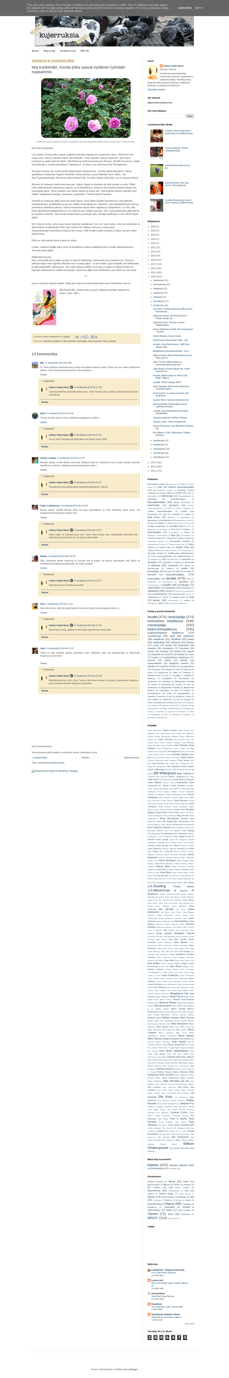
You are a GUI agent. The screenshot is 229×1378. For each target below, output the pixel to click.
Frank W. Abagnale (178, 840)
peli (149, 594)
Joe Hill (171, 921)
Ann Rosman (181, 745)
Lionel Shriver (160, 990)
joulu (176, 690)
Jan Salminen (176, 900)
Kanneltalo (152, 499)
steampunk (152, 687)
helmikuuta (159, 453)
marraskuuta (159, 284)
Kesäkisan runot (68, 51)
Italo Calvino (189, 882)
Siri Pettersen (181, 1097)
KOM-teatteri (167, 496)
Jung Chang (173, 948)
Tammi (153, 1214)
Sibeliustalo (162, 535)
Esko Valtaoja (188, 830)
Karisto (151, 1196)
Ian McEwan (162, 875)
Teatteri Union (154, 550)
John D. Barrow (155, 930)
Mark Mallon (177, 1006)
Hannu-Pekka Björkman (184, 858)
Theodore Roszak (180, 1116)
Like (191, 1196)
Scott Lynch (162, 1090)
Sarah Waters (188, 1084)
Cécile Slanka (167, 801)
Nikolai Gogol (161, 1045)
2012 (153, 466)
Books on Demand (183, 1185)
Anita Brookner (154, 745)
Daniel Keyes (157, 804)
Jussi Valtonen (154, 951)
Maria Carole (189, 997)
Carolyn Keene (169, 783)
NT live (151, 523)
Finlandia (186, 672)
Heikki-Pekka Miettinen (164, 864)
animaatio (167, 562)
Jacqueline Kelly (162, 897)
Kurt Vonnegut (187, 969)
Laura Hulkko (153, 978)
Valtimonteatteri (184, 556)
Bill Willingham (165, 773)
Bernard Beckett (184, 770)
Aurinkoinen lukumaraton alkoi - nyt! (170, 340)
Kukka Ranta (171, 969)
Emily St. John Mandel (163, 825)
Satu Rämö (183, 1087)
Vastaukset (48, 381)
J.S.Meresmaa (159, 890)
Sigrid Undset (154, 1093)
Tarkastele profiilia (156, 89)
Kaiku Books (185, 1194)
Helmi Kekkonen (179, 866)
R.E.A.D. (187, 526)
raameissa (176, 594)
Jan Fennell (164, 900)
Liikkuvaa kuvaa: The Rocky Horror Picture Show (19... (170, 316)
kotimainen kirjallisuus (52, 341)
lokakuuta (158, 288)
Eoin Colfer (153, 827)
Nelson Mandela (162, 1042)
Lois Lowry (182, 990)
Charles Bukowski (160, 789)
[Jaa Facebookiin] (92, 337)
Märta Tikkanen (155, 1038)
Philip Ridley (183, 1063)
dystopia (156, 654)
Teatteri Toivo (165, 547)
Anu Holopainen (183, 763)
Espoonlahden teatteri (162, 490)
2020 (153, 251)
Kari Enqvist (184, 951)
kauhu (154, 684)
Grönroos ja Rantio (185, 848)
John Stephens (182, 930)
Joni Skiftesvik (169, 936)
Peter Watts (173, 1060)
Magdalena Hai (179, 993)
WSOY (153, 1218)
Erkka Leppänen (177, 828)
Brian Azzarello (162, 777)
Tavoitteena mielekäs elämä (165, 1314)
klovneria (168, 571)
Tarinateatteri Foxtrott (156, 544)
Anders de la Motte (156, 743)
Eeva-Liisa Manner (155, 816)
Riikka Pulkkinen (180, 1072)
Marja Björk (182, 1003)
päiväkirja (166, 681)
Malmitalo (171, 517)
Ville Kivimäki (163, 1137)
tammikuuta (159, 457)
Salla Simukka (171, 1080)
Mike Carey (175, 1027)
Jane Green (153, 903)
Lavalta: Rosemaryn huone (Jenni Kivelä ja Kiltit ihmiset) (179, 201)
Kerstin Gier (164, 966)
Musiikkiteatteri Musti (182, 520)
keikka (184, 568)
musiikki (166, 584)
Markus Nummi (176, 1012)
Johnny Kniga (166, 1193)
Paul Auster (159, 1054)
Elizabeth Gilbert (155, 821)
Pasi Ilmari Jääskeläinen (174, 1050)
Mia (42, 363)
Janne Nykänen (178, 906)
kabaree (170, 568)
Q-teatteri (174, 526)
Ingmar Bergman (184, 879)
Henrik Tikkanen (175, 870)
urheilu (178, 696)
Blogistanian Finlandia (184, 681)
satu (177, 669)
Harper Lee (152, 861)
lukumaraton (184, 678)
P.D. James (152, 1048)
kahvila (183, 660)
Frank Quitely (162, 839)
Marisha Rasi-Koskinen (183, 999)
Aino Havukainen (163, 733)
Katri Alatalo (154, 963)
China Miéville (174, 789)
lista (178, 699)
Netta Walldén (179, 1042)
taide (191, 597)
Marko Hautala (178, 1009)
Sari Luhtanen (154, 1087)
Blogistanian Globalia (170, 687)
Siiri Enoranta (183, 1093)
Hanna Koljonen (180, 851)
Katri (42, 413)
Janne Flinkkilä (162, 906)
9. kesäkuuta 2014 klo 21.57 (88, 482)
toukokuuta (159, 440)
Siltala (169, 1210)
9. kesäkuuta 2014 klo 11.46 (60, 413)
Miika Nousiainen (179, 1023)
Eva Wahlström (167, 833)
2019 (153, 255)
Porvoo (188, 523)
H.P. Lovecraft (165, 851)
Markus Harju (164, 1012)
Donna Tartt (179, 809)
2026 (153, 226)
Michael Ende (164, 1024)
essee (150, 672)
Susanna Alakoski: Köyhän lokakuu (170, 417)
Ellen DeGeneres (181, 821)
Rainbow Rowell (164, 1069)
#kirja (165, 708)
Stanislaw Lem (174, 1104)
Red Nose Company (180, 529)
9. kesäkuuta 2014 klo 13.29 (70, 458)
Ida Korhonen (175, 876)
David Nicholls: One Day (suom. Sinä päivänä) (177, 184)
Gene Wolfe (189, 843)
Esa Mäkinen (175, 831)
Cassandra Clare (185, 782)
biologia (164, 651)
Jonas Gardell (163, 933)
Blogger (134, 1369)
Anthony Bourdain (172, 758)
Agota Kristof (183, 730)
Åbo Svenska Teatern (175, 603)
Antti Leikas (170, 763)
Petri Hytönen (184, 1060)
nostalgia (176, 675)
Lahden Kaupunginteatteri (160, 511)
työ (170, 696)
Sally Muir (185, 1081)
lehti (166, 715)
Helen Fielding (181, 864)
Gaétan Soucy (177, 843)
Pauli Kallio (162, 1057)
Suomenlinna (185, 535)
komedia (187, 571)
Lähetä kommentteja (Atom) (51, 763)
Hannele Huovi (162, 855)
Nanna (43, 556)
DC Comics (154, 1187)
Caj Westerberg (165, 780)
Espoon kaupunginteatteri (181, 487)
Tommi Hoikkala (166, 1122)
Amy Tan (190, 740)
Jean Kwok (176, 912)
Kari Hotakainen (162, 954)
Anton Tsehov (187, 757)
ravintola (151, 696)
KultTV (169, 508)
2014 (153, 276)
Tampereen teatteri (156, 541)
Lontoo (188, 514)
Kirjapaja (182, 1197)
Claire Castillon (164, 798)
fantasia (190, 642)
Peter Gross (152, 1060)
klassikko (184, 648)
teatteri (187, 600)
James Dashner (187, 897)
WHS (164, 559)
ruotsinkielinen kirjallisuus (176, 657)
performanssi (160, 594)
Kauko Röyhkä (167, 963)
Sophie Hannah (178, 1100)
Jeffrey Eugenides (165, 915)
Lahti (165, 514)
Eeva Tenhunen (187, 813)
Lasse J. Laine (154, 975)
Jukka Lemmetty (180, 945)
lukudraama (167, 582)
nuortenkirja (154, 635)
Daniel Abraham (181, 800)
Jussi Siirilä (189, 948)
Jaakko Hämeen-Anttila (170, 894)
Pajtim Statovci (181, 1048)
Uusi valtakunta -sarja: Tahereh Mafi (167, 1307)
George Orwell (154, 845)
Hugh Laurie (189, 873)
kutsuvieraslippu (175, 574)
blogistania (183, 645)
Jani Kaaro (173, 903)
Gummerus (154, 1190)
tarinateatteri (173, 600)
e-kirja (156, 645)
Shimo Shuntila (187, 1090)
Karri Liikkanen (164, 957)
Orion (170, 523)
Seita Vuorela (174, 1090)
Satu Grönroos (169, 1087)
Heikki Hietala (182, 861)
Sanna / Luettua (48, 458)
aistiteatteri (186, 559)
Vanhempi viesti (131, 757)
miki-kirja (175, 715)
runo (192, 654)
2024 (153, 235)
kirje (192, 705)
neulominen (152, 681)
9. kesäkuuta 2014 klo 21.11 (59, 604)
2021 (153, 247)
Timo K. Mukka (178, 1118)
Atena (172, 1181)
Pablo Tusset (168, 1048)
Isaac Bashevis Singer (162, 883)
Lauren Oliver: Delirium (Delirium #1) (171, 400)
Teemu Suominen (162, 1116)
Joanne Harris (161, 921)
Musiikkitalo (165, 520)
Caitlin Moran (153, 779)
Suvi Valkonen (162, 1113)
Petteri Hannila (171, 1063)
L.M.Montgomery (154, 972)
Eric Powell (164, 827)
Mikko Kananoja (187, 1027)
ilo (174, 666)
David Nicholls (165, 807)
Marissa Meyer (167, 1002)
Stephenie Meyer (186, 1107)
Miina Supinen (163, 1027)
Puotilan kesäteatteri (156, 526)
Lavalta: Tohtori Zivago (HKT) (167, 382)
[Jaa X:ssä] (89, 337)
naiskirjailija (81, 341)
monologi (183, 582)
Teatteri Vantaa (170, 550)
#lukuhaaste (175, 708)
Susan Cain (165, 1110)
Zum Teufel (172, 1218)
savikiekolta (153, 597)
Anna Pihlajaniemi (164, 748)
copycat (171, 711)
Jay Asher (165, 912)
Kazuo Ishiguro (181, 963)
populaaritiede (184, 693)
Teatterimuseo (185, 550)
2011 (153, 471)
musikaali (183, 584)
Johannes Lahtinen (164, 927)
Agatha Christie (170, 730)
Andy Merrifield (187, 743)
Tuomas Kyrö (187, 1125)
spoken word (178, 597)
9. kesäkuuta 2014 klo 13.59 (74, 505)
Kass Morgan (178, 957)
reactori (188, 594)
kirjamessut (163, 672)
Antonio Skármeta (155, 760)
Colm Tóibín (189, 798)
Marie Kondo (165, 1000)
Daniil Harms (169, 804)
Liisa (34, 283)
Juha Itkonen (181, 942)
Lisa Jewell (171, 990)
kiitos (192, 711)
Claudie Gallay (177, 798)
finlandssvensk (154, 675)
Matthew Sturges (170, 1017)
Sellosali (151, 535)
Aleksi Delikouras (186, 736)
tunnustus (156, 669)
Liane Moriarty (159, 987)
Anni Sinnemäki (187, 751)
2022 (153, 243)
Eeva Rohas (174, 812)
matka (169, 693)
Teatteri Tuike (182, 547)
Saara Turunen (187, 1078)
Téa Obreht (167, 1128)
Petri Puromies (158, 1063)
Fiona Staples (179, 836)
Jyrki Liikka (165, 951)
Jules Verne (162, 948)
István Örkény (177, 883)
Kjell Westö (175, 966)
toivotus (162, 696)
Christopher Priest (179, 795)
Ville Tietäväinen (180, 1137)
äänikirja (152, 648)
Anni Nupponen (174, 751)
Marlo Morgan (188, 1012)
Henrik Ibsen (162, 869)
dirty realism (153, 699)
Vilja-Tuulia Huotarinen (180, 1134)
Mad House (154, 517)
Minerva (168, 1200)
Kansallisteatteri (156, 502)
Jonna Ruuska (181, 936)
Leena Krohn (188, 981)
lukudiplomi (167, 678)
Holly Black (165, 872)
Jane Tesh (163, 903)
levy (189, 579)
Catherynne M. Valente (158, 785)
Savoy (187, 532)
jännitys (151, 666)
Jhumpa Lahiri (181, 918)
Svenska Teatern (155, 538)
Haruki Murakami (167, 860)
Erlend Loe (189, 828)
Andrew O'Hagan (173, 743)
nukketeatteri (154, 588)
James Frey (153, 900)
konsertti (152, 574)
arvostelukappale (156, 1168)
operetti (179, 591)
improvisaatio (153, 568)
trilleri (175, 672)
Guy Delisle (153, 851)
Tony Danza (181, 1122)
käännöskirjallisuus (162, 629)
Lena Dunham (183, 984)
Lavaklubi (176, 514)
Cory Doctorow (154, 801)
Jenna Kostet (181, 915)
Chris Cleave (163, 792)
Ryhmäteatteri (154, 532)
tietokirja (112, 341)
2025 (153, 230)
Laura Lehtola (166, 978)
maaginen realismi (178, 663)
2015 (153, 272)
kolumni (187, 690)
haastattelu (164, 690)
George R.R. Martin (170, 845)
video (160, 603)
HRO (189, 493)
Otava (105, 341)
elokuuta (157, 297)
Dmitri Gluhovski (167, 810)
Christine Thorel (177, 792)
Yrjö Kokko (185, 1148)
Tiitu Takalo (163, 1119)
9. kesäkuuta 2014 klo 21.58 (88, 625)
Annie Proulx (153, 755)
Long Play (159, 711)
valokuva (187, 669)
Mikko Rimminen (154, 1030)
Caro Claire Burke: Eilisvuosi (163, 1273)
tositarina (187, 715)
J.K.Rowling (157, 886)
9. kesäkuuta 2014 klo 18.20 (61, 556)
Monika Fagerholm (168, 1036)
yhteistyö (161, 718)
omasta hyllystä (94, 341)
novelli (151, 651)
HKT (180, 493)
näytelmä (153, 590)
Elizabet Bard (187, 818)
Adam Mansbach (155, 730)
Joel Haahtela (181, 921)
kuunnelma (166, 684)
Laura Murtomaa (180, 978)
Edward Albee (161, 812)
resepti (179, 684)
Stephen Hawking (155, 1107)
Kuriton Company (183, 508)
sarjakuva (158, 639)
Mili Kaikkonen (168, 1030)
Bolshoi (183, 484)
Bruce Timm (189, 777)
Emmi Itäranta (188, 825)
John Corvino (188, 927)
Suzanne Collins (179, 1112)
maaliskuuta (159, 449)
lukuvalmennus (154, 693)
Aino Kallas (176, 733)
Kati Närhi (159, 960)
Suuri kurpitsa (184, 1210)
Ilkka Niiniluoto (160, 879)
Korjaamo (174, 505)
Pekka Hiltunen (187, 1057)
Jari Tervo (180, 909)
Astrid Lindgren (187, 766)
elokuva (155, 565)
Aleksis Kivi (152, 740)
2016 (153, 268)
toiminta (187, 675)
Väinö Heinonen (168, 1140)
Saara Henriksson (170, 1078)
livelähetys (152, 582)
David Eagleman (182, 804)
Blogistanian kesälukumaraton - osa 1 (171, 351)
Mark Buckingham (163, 1005)
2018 (153, 260)
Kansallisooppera (178, 499)
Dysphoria (156, 1304)
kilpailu (184, 705)
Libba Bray (170, 987)
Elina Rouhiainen (169, 818)
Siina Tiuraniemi (168, 1093)
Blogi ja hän (49, 51)
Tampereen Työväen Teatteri (178, 538)
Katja (68, 283)
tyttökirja (151, 718)
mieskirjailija (157, 625)
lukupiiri (187, 699)
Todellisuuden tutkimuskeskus (181, 553)
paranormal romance (165, 702)
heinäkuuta (159, 301)
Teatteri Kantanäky (176, 544)
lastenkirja (159, 642)
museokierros (153, 585)
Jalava (150, 1194)
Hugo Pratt (152, 876)
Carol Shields (155, 782)
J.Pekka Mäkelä (183, 886)
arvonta (151, 660)
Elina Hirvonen (183, 815)
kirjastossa (167, 699)
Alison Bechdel (165, 739)
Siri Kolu (165, 1097)
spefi (172, 635)
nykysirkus (170, 588)
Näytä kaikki (189, 1324)
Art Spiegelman (159, 766)
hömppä (168, 669)
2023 (153, 239)
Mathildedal (185, 517)
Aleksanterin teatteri (156, 484)
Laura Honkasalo (187, 975)
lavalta (171, 578)
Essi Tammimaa (154, 834)
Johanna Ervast (163, 924)
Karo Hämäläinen (178, 954)
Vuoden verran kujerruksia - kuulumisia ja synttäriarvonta (179, 131)
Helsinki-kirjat (174, 1191)
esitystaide (173, 565)
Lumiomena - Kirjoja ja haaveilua (167, 1270)
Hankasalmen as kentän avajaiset (166, 1317)
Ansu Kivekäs (158, 758)
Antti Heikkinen (170, 760)
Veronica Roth (164, 1134)
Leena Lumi (157, 1280)
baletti (177, 562)
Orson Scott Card (176, 1044)
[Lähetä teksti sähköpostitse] (76, 337)
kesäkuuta (158, 305)
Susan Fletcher (178, 1110)
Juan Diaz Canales (177, 939)
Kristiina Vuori (188, 966)
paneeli (188, 591)
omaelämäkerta (187, 666)
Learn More (185, 8)
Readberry (164, 705)
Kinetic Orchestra (182, 502)
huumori (164, 666)
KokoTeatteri (154, 505)
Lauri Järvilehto (175, 981)
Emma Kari (177, 824)
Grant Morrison (154, 848)
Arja (42, 604)
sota (188, 684)
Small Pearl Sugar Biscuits (162, 1296)
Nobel (180, 703)
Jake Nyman (175, 897)
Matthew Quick (154, 1018)
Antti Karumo (158, 763)
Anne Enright (180, 748)
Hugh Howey (177, 873)
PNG (160, 1048)
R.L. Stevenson (182, 1066)
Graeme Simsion (187, 846)
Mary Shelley (153, 1015)
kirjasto (153, 1165)
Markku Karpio (162, 1009)
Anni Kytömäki (161, 751)
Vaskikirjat (185, 1214)
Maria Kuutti (153, 1000)
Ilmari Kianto (172, 879)
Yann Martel (174, 1148)
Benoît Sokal (171, 770)
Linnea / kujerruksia (59, 387)
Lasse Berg (189, 972)
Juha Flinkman (164, 942)
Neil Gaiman (185, 1039)
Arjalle (53, 247)
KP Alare (174, 951)
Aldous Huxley (154, 736)
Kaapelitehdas (185, 496)
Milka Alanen (181, 1030)
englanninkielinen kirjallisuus (166, 632)
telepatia (151, 603)
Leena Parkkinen (155, 984)
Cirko (159, 487)
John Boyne (178, 927)
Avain (186, 1181)
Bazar (166, 1184)
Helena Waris (163, 866)
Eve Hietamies (181, 833)
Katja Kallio (169, 960)
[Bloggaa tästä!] (86, 337)
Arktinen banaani (155, 1182)
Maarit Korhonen (162, 994)
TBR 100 (84, 51)
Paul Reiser (183, 1054)
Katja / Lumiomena (49, 505)
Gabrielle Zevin (163, 843)
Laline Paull (167, 972)
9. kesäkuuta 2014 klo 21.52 (60, 648)
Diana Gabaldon (180, 807)
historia (177, 651)
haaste (168, 645)
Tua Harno (162, 1125)
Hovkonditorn (158, 1293)
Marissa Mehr (153, 1003)
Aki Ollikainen (188, 733)
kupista (190, 651)
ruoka (155, 657)
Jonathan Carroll (184, 933)
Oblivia (161, 523)
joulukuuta (158, 280)
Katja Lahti (189, 960)
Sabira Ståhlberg (155, 1081)
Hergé (184, 869)
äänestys (152, 678)
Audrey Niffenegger (156, 769)
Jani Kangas (184, 903)
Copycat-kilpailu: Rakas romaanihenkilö (176, 149)
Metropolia (152, 520)
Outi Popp (190, 1045)
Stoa (173, 535)
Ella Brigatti (168, 821)
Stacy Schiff (162, 1104)
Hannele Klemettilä (178, 855)
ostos (150, 702)
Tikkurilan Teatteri (155, 553)
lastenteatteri (154, 578)
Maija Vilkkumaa (162, 997)
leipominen (154, 708)
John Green (168, 930)
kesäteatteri (153, 571)
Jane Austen (188, 900)
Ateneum (173, 484)
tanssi (156, 600)
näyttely (168, 591)
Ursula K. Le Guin (178, 1131)
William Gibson (182, 1140)
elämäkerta (167, 648)
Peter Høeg (163, 1060)
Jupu (182, 948)
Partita (179, 523)
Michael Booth (180, 1021)
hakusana (182, 711)
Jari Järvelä (166, 909)
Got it (199, 8)
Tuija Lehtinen (174, 1125)
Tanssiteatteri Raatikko (179, 541)
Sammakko (169, 1207)
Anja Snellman (167, 745)
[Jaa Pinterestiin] (96, 337)
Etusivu (35, 51)
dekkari (181, 654)
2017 (153, 264)
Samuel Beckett (175, 1084)
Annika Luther (165, 755)
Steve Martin (153, 1110)
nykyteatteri (186, 588)
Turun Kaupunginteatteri (161, 556)
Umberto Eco (163, 1131)
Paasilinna (186, 1204)
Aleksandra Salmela (169, 736)
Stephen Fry (187, 1103)
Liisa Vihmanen (182, 987)
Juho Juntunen (165, 945)
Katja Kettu (179, 960)
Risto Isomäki (166, 1075)
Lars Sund (178, 972)
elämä (168, 660)
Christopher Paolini (163, 795)
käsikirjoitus (155, 715)
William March (168, 1144)
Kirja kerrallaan (168, 1197)
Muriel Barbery (186, 1035)
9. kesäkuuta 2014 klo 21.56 (88, 387)
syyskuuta (158, 293)
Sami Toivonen (161, 1084)
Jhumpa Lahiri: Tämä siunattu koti (169, 422)
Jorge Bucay (161, 939)
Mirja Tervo (181, 1033)
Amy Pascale (179, 740)
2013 (153, 462)
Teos (170, 1214)
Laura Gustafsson (170, 975)
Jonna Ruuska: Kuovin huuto (167, 336)
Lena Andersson (169, 984)
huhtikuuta (158, 444)
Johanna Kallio (177, 924)
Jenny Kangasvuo (166, 918)
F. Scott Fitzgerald (164, 836)
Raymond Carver (180, 1069)
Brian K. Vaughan (176, 777)
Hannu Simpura (165, 858)
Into (186, 1190)
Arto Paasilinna (173, 766)
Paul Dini (171, 1054)
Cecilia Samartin (177, 785)
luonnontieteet (155, 663)
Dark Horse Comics (179, 1187)
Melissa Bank (153, 1021)
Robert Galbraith (181, 1075)
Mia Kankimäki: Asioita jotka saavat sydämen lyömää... (170, 405)
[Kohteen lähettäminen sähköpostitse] (82, 337)
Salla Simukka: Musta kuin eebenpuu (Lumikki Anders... (171, 387)
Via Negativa (153, 559)
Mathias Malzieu (187, 1015)
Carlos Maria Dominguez (183, 779)
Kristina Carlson (155, 969)
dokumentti (189, 562)
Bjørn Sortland (184, 773)
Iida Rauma (186, 876)
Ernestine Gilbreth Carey (158, 831)
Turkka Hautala (154, 1128)
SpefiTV (175, 705)
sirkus (165, 597)
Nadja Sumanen (171, 1038)
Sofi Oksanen (164, 1100)
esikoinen (188, 635)
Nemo (188, 1200)
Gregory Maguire (169, 849)
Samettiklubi (174, 532)
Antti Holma (184, 760)
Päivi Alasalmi (168, 1066)
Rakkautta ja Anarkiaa (157, 529)
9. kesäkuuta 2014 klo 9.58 (58, 363)
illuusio (187, 565)
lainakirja (173, 1168)
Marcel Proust (176, 996)
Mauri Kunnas (187, 1017)
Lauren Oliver (161, 981)
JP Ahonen (180, 890)
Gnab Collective (167, 493)
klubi (178, 571)
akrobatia (152, 562)
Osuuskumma (154, 1204)
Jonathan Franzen (155, 936)
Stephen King (171, 1107)
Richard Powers (164, 1072)
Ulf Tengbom (179, 1128)
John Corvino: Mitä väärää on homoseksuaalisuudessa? (167, 363)
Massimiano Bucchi (169, 1015)
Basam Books (154, 1185)
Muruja (179, 1200)
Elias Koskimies (170, 816)
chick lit (168, 654)
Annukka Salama (180, 754)
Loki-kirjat (157, 1200)
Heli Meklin (152, 496)
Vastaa (43, 374)
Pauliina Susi (173, 1057)
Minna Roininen (166, 1033)
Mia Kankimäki (69, 341)
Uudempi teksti (40, 757)
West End (174, 559)
